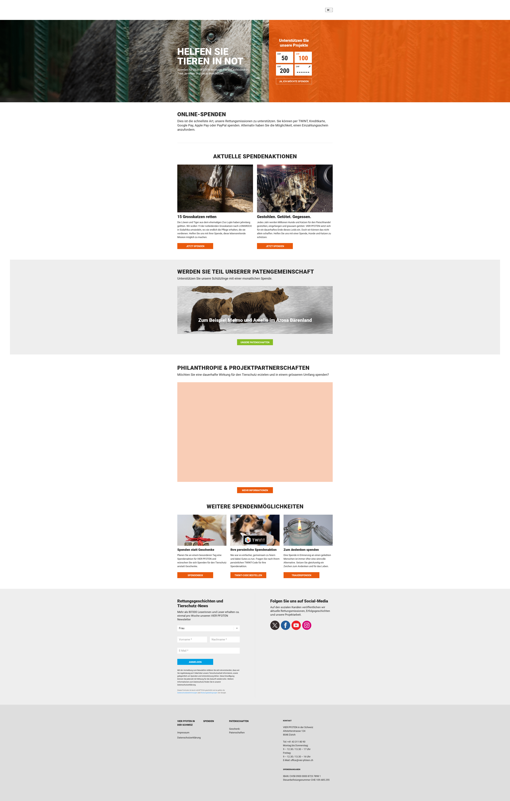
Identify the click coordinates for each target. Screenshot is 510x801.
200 (283, 70)
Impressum (183, 732)
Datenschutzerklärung (189, 737)
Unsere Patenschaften (255, 342)
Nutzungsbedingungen (209, 693)
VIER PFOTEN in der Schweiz (191, 10)
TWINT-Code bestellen (248, 575)
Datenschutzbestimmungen (187, 693)
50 (282, 57)
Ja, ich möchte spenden (294, 81)
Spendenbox (195, 575)
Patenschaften (239, 721)
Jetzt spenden (195, 246)
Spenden (208, 721)
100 (302, 57)
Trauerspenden (301, 575)
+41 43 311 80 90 (296, 741)
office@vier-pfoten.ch (302, 760)
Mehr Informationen (255, 490)
